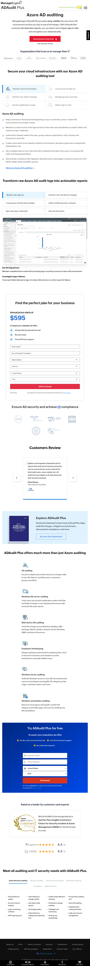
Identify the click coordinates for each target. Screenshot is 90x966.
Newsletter (47, 949)
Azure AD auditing (75, 903)
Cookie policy (13, 949)
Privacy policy (77, 944)
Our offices (77, 949)
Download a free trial (43, 39)
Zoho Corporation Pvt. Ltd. (39, 960)
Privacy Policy (66, 392)
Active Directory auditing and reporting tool (36, 915)
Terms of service (34, 944)
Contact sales (62, 949)
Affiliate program (31, 949)
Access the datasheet (51, 536)
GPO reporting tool (15, 915)
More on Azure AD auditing (19, 168)
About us (10, 944)
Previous (16, 475)
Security (49, 944)
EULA (20, 944)
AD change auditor (35, 909)
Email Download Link (68, 7)
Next (71, 475)
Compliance (62, 944)
